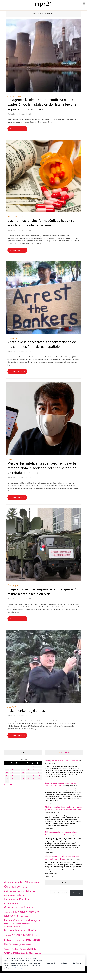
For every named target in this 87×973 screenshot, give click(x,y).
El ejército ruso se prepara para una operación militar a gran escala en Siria (42, 591)
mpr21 (43, 4)
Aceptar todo (51, 963)
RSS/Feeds (65, 752)
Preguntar (76, 893)
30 (39, 779)
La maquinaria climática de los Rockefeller (61, 761)
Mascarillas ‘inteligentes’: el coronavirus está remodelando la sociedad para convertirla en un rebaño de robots (41, 468)
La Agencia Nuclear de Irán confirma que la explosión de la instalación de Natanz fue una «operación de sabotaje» (41, 105)
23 (39, 776)
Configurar (77, 963)
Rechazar (64, 963)
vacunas (37, 952)
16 (39, 773)
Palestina (36, 935)
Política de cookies (19, 968)
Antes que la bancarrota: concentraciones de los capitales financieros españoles (41, 344)
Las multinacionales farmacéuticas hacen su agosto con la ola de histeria (40, 223)
